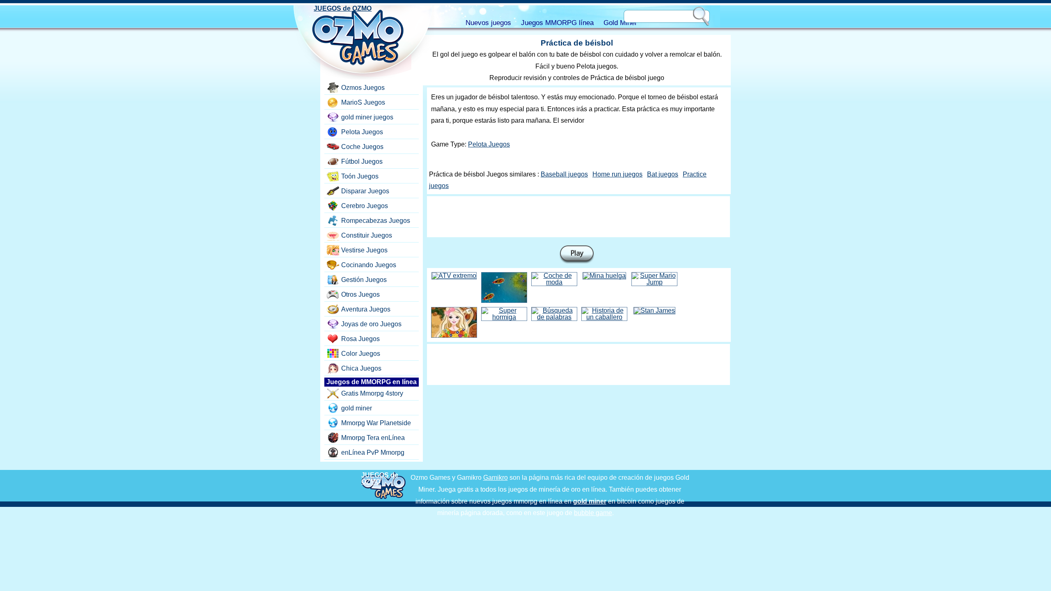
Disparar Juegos (365, 191)
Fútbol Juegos (362, 161)
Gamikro (495, 477)
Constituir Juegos (366, 235)
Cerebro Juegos (364, 205)
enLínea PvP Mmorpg (372, 452)
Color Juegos (360, 353)
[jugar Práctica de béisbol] (576, 254)
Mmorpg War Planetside (376, 422)
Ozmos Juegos (363, 87)
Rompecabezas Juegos (375, 220)
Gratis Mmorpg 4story (372, 393)
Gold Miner (620, 23)
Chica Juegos (361, 368)
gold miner (356, 408)
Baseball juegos (564, 174)
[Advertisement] (578, 216)
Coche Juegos (362, 146)
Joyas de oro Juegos (371, 324)
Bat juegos (662, 174)
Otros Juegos (360, 294)
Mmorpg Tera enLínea (373, 437)
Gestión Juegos (364, 279)
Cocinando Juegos (368, 264)
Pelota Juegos (489, 144)
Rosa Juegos (360, 338)
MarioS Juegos (363, 102)
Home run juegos (617, 174)
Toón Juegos (360, 176)
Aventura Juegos (365, 309)
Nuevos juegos (488, 23)
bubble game (593, 512)
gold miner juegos (367, 117)
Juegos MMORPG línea (557, 23)
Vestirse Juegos (364, 250)
